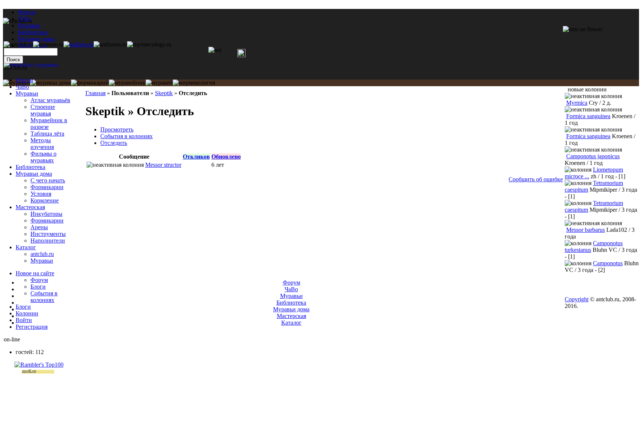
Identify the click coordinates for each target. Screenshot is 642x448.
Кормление (44, 200)
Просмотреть (116, 129)
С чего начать (47, 180)
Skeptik (164, 93)
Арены (39, 227)
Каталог (26, 247)
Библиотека (30, 167)
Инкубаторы (46, 214)
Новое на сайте (35, 273)
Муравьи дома (34, 174)
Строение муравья (42, 110)
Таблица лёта (47, 133)
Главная (95, 93)
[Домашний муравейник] (79, 44)
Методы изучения (42, 143)
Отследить (113, 143)
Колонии (27, 313)
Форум (26, 12)
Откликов (196, 156)
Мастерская (30, 207)
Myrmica (576, 103)
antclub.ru (42, 254)
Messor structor (163, 165)
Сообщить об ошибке (536, 179)
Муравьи (27, 93)
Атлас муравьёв (50, 100)
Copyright (576, 299)
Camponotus (608, 263)
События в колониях (126, 136)
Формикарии (47, 187)
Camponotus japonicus (593, 156)
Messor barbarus (585, 230)
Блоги (38, 286)
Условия (40, 194)
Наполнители (47, 240)
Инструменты (48, 234)
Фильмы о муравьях (43, 156)
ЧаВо (22, 87)
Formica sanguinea (588, 116)
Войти (24, 320)
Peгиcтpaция (32, 327)
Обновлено (226, 156)
